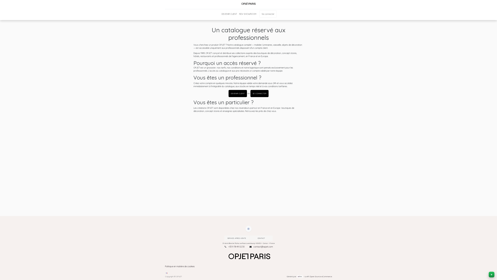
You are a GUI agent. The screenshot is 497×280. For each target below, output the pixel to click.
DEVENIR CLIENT (238, 93)
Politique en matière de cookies (180, 266)
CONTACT (261, 238)
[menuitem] (229, 14)
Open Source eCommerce (321, 276)
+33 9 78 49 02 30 (236, 246)
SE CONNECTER (259, 93)
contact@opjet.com (263, 246)
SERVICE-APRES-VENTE (236, 238)
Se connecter (268, 14)
